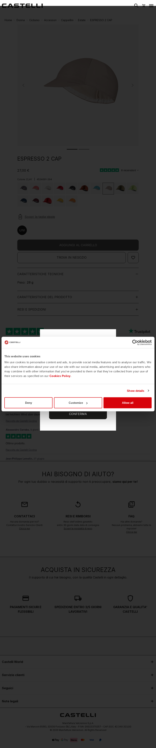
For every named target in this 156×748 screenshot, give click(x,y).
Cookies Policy (60, 376)
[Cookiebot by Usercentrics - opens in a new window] (135, 342)
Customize (76, 402)
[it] (22, 5)
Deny (28, 402)
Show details (135, 390)
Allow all (127, 402)
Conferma (78, 414)
